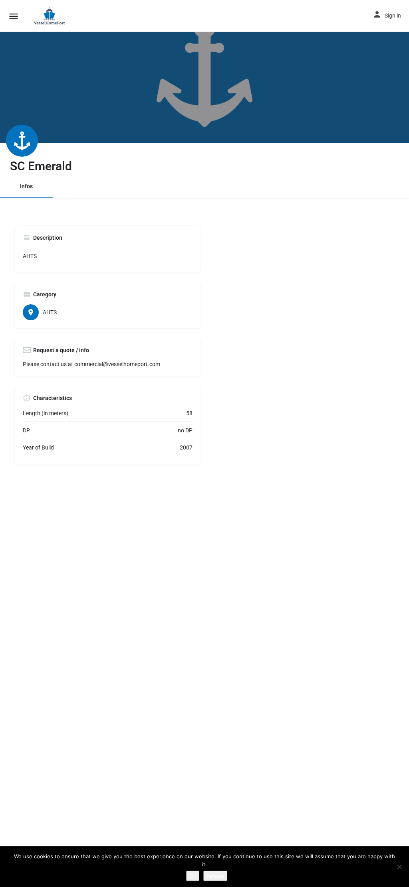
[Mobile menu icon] (13, 16)
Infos (26, 186)
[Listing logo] (22, 141)
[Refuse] (399, 867)
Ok (192, 876)
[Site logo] (51, 16)
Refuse (215, 876)
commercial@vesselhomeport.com (117, 364)
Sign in (393, 15)
